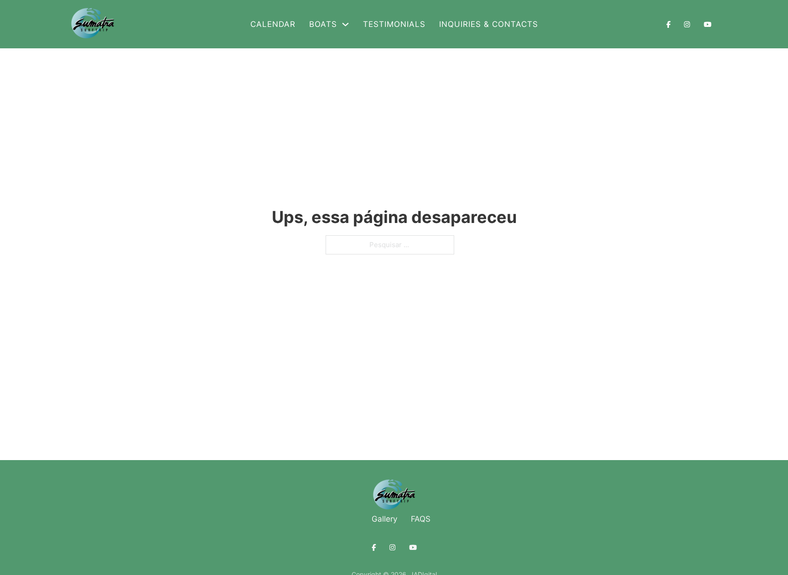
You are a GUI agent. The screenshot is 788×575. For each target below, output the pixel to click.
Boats (323, 24)
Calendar (273, 24)
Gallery (384, 518)
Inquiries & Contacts (488, 24)
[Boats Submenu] (345, 24)
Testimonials (394, 24)
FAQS (420, 518)
